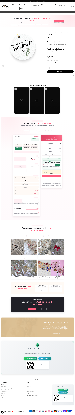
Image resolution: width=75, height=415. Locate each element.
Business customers (5, 386)
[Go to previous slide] (2, 1)
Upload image (4, 391)
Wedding (3, 384)
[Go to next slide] (73, 1)
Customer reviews (30, 397)
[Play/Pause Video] (21, 100)
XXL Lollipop (3, 393)
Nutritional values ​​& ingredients (52, 60)
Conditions (29, 386)
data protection (30, 388)
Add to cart (60, 71)
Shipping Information (31, 391)
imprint (28, 384)
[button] (71, 413)
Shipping (53, 38)
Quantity (48, 65)
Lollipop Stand (4, 395)
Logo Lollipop (4, 397)
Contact (28, 393)
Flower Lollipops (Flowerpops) (7, 389)
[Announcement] (37, 1)
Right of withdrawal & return (32, 389)
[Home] (5, 6)
